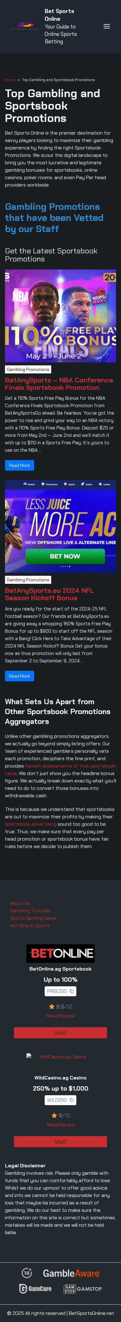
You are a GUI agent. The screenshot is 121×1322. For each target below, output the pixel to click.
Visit (60, 1033)
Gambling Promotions (28, 369)
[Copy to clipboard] (71, 991)
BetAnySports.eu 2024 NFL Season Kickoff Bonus (49, 594)
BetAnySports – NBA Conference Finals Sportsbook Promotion (59, 384)
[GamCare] (35, 1291)
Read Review (61, 1016)
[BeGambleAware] (71, 1276)
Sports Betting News (33, 918)
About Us (20, 903)
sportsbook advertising (30, 824)
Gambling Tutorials (30, 910)
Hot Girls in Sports (30, 925)
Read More (19, 465)
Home (10, 79)
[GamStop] (82, 1291)
